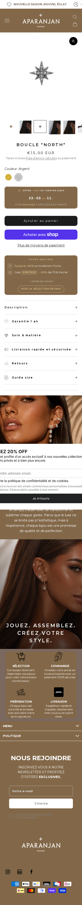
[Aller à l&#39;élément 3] (40, 126)
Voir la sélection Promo (41, 288)
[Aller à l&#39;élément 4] (54, 127)
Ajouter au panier (41, 220)
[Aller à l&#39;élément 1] (11, 126)
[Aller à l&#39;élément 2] (25, 127)
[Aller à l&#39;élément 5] (69, 127)
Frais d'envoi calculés (41, 158)
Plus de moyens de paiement (41, 245)
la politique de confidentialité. (33, 815)
